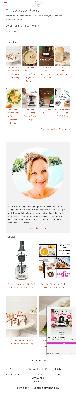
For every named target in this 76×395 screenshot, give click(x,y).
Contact (61, 374)
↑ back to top (38, 360)
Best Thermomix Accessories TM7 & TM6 (62, 112)
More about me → (38, 228)
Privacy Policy (14, 374)
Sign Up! (35, 374)
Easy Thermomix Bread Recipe (63, 70)
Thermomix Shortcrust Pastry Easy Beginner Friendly (30, 74)
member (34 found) (59, 129)
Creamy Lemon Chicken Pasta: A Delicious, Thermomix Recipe (13, 116)
